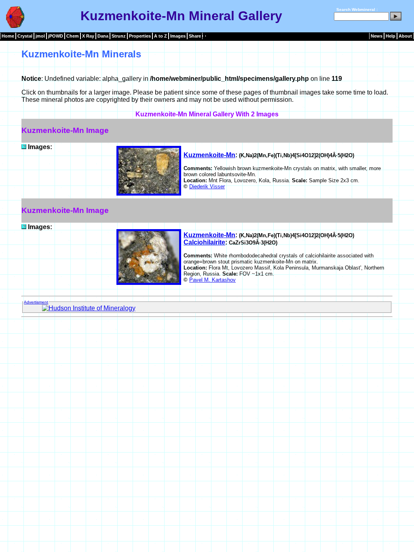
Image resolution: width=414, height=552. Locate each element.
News (376, 36)
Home (8, 36)
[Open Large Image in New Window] (23, 146)
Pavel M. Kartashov (212, 280)
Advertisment (36, 302)
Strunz (119, 36)
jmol (40, 36)
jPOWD (55, 36)
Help (390, 36)
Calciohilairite (204, 242)
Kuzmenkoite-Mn (209, 155)
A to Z (160, 36)
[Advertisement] (207, 338)
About (405, 36)
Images (178, 36)
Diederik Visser (207, 186)
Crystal (24, 36)
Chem (72, 36)
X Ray (88, 36)
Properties (140, 36)
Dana (102, 36)
